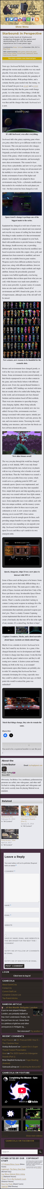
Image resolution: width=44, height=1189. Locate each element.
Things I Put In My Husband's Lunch (13, 1179)
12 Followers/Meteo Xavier (10, 1164)
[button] (17, 559)
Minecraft (29, 52)
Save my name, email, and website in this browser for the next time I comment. (22, 940)
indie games (21, 52)
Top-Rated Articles (10, 998)
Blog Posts (6, 49)
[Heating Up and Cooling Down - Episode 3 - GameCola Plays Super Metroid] (33, 1113)
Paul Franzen (8, 1040)
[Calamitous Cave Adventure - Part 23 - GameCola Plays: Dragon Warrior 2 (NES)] (11, 1125)
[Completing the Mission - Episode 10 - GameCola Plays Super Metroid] (11, 1113)
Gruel (4, 1053)
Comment (10, 871)
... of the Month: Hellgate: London (20, 1007)
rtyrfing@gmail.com (35, 765)
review (35, 86)
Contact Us (7, 988)
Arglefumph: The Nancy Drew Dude (13, 1169)
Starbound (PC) (7, 817)
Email (8, 915)
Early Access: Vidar (8, 840)
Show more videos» (34, 1136)
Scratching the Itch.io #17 (30, 1067)
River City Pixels (7, 1184)
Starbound (29, 53)
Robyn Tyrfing (17, 47)
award (26, 86)
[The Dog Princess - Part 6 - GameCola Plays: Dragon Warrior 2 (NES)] (33, 1125)
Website (8, 925)
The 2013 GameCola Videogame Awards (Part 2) (28, 819)
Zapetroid (4, 1186)
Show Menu (22, 27)
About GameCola (9, 985)
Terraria (14, 55)
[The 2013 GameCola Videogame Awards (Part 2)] (29, 811)
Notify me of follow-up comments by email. (22, 952)
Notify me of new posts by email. (21, 961)
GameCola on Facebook (20, 1141)
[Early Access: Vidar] (10, 834)
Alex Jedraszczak (38, 1167)
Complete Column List (11, 995)
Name (8, 905)
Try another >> (37, 1031)
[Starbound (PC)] (10, 811)
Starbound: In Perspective (22, 33)
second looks (21, 53)
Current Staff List (9, 991)
